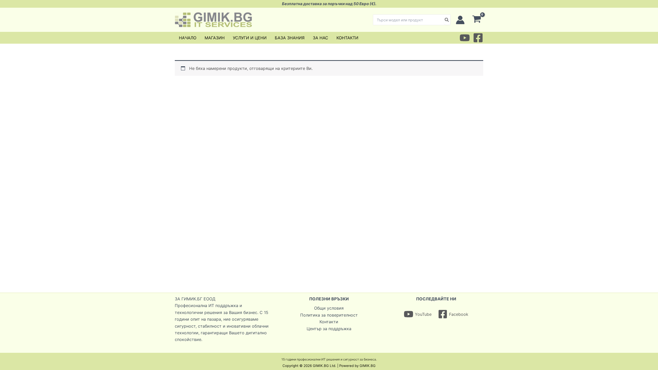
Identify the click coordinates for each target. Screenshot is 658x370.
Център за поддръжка (329, 328)
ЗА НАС (320, 37)
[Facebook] (478, 38)
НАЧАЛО (187, 37)
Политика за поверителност (329, 315)
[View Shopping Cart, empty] (476, 20)
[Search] (447, 20)
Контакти (328, 321)
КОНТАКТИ (347, 37)
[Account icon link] (460, 19)
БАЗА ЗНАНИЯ (290, 37)
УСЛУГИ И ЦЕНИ (250, 37)
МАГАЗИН (215, 37)
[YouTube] (465, 38)
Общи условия (329, 308)
